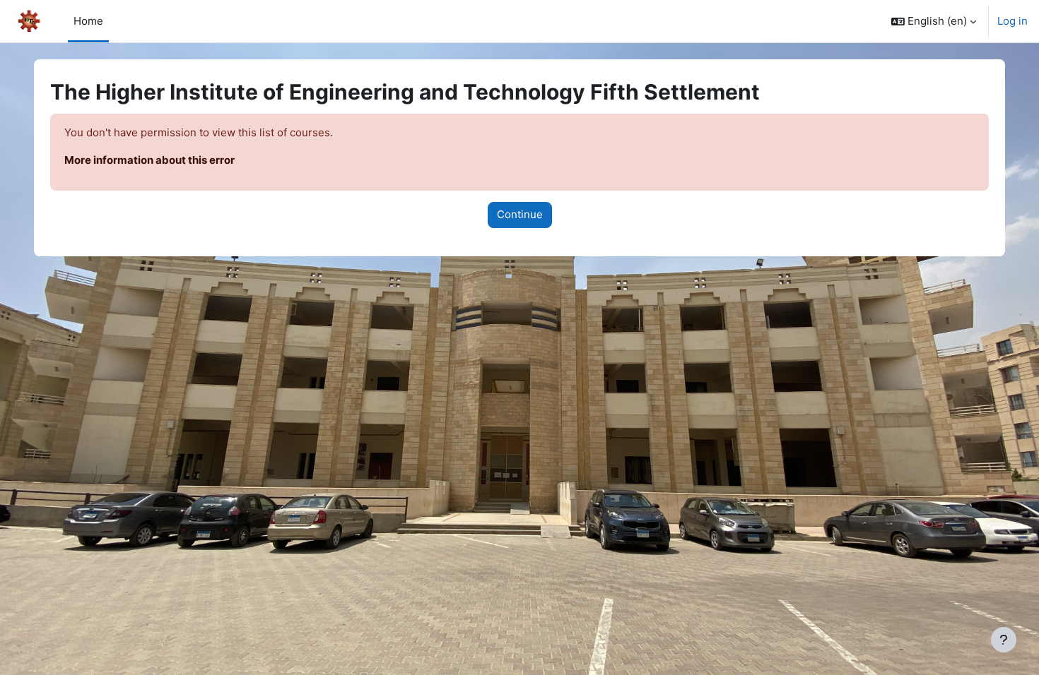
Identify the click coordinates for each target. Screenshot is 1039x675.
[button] (933, 21)
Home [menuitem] (88, 21)
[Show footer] (1003, 639)
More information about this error (149, 160)
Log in (1012, 21)
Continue (520, 214)
